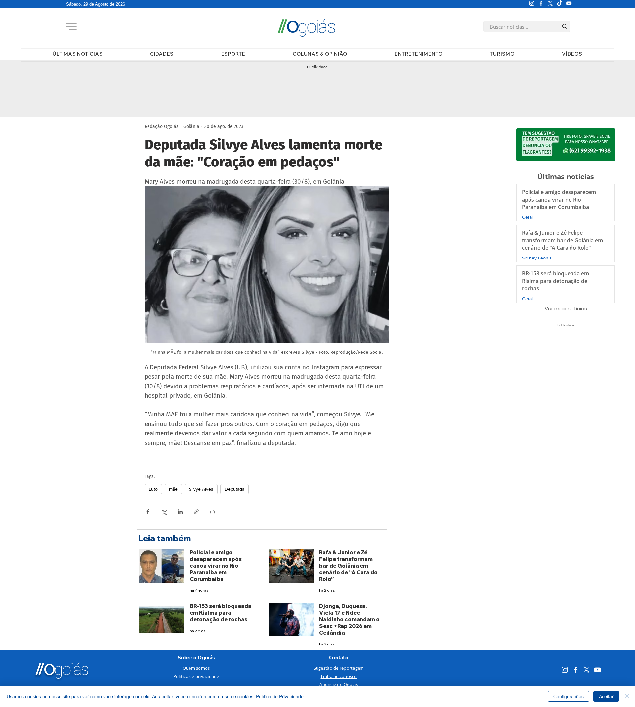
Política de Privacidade (280, 696)
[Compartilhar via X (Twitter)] (164, 512)
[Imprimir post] (212, 512)
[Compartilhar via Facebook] (148, 512)
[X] (550, 3)
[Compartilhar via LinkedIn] (180, 512)
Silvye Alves (201, 489)
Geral (527, 217)
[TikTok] (559, 3)
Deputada (234, 489)
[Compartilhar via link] (196, 512)
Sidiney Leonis (537, 257)
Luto (153, 489)
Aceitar (606, 696)
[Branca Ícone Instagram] (532, 3)
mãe (173, 489)
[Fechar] (627, 696)
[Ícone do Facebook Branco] (541, 3)
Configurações (568, 696)
